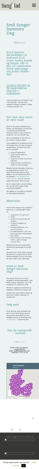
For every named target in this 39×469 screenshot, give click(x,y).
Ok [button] (23, 466)
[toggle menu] (34, 5)
